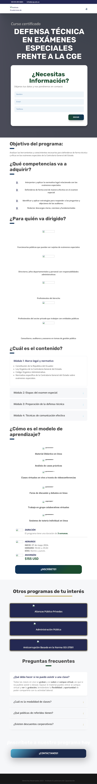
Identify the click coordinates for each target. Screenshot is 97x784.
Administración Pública (48, 629)
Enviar (76, 117)
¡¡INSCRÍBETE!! (48, 569)
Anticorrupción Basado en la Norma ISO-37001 (48, 647)
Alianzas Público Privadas (48, 611)
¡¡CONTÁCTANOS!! (48, 753)
